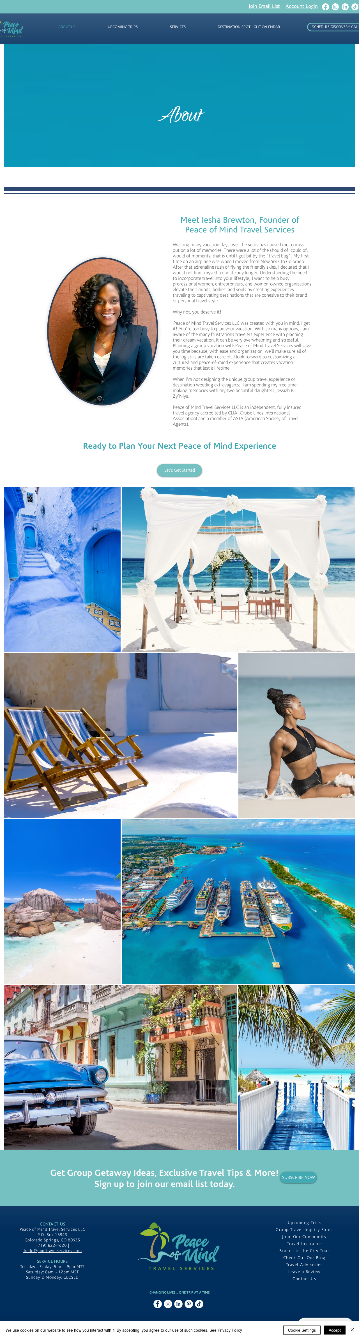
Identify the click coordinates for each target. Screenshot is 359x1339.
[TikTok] (354, 6)
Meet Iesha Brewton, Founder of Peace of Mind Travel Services (239, 225)
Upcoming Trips (304, 1222)
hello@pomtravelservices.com (52, 1250)
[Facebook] (325, 6)
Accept (335, 1330)
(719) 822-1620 (51, 1245)
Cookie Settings (302, 1330)
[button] (264, 6)
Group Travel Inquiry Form (304, 1229)
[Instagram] (335, 6)
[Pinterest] (189, 1304)
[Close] (352, 1330)
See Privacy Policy (226, 1330)
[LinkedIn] (345, 6)
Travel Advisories (304, 1264)
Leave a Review (304, 1271)
